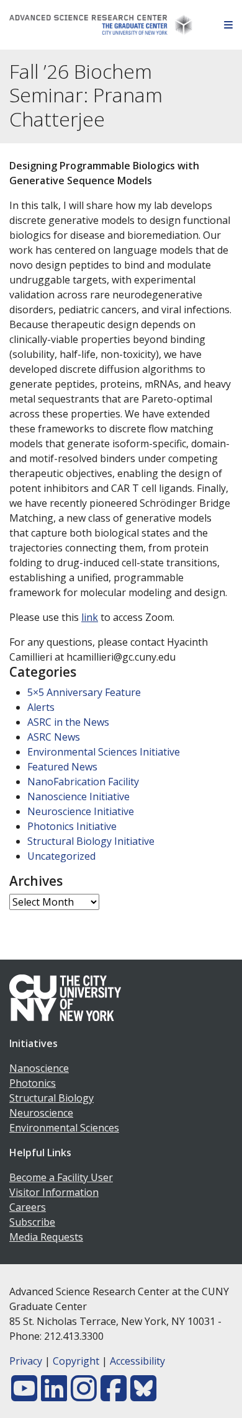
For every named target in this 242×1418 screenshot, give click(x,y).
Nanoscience (39, 1068)
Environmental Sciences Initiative (103, 752)
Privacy (25, 1361)
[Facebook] (113, 1395)
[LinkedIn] (54, 1395)
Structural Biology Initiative (91, 841)
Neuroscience (41, 1113)
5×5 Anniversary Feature (84, 692)
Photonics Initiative (72, 826)
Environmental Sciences (64, 1128)
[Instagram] (84, 1395)
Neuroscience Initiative (80, 811)
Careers (27, 1207)
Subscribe (32, 1222)
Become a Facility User (61, 1177)
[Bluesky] (143, 1395)
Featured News (62, 767)
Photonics (32, 1083)
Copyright (76, 1361)
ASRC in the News (68, 722)
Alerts (41, 707)
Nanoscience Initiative (78, 796)
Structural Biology (51, 1098)
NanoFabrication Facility (83, 781)
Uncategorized (61, 856)
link (89, 617)
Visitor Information (54, 1192)
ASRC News (53, 737)
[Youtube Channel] (24, 1395)
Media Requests (46, 1237)
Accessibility (137, 1361)
